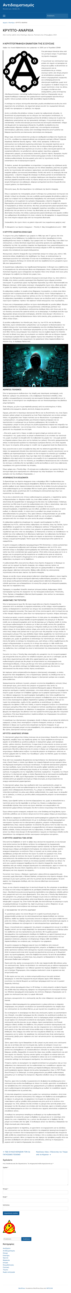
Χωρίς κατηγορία (9, 1272)
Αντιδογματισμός (18, 5)
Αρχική (5, 22)
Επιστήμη (11, 22)
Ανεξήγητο (6, 1248)
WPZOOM (50, 1288)
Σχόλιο (5, 1167)
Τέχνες (5, 1270)
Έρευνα (5, 1258)
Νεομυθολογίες (8, 1265)
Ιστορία (5, 1263)
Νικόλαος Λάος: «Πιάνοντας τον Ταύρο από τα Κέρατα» (52, 1153)
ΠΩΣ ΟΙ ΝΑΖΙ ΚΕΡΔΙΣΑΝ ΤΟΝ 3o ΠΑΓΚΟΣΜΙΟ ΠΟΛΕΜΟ (16, 1153)
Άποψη (5, 1253)
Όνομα (5, 1189)
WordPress (21, 1288)
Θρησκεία (6, 1260)
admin (14, 35)
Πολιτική (6, 1267)
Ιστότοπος (6, 1205)
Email (5, 1197)
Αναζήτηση (65, 16)
